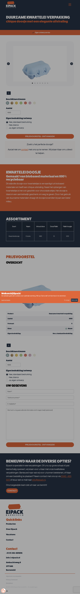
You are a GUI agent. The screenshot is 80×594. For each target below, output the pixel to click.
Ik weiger (67, 300)
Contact (12, 491)
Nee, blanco (14, 125)
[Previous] (8, 63)
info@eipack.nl (39, 480)
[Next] (71, 63)
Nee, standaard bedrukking (20, 122)
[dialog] (40, 297)
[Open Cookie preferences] (3, 590)
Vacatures (10, 534)
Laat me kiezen (5, 300)
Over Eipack (11, 529)
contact (24, 149)
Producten (11, 524)
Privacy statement (11, 579)
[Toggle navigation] (70, 4)
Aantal (9, 108)
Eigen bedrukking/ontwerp (19, 118)
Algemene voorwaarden (13, 576)
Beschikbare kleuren (15, 99)
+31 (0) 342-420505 (14, 553)
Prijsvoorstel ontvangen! (40, 136)
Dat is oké (74, 300)
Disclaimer (9, 583)
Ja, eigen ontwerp (16, 128)
